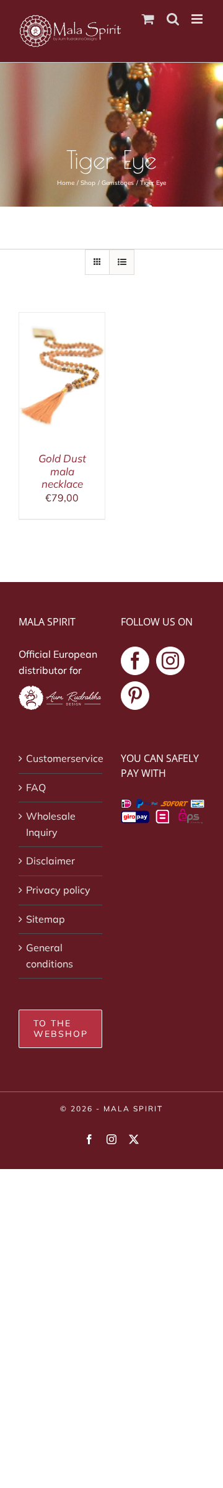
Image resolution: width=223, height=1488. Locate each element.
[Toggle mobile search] (173, 18)
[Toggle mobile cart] (148, 18)
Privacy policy (58, 890)
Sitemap (45, 919)
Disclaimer (50, 860)
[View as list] (122, 262)
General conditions (49, 955)
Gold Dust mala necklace (62, 471)
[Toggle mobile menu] (197, 18)
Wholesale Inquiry (51, 824)
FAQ (36, 787)
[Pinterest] (135, 695)
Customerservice (61, 758)
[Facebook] (135, 661)
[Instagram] (170, 661)
